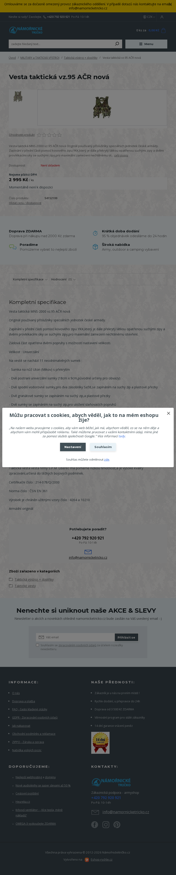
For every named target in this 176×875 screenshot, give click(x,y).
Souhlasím (103, 447)
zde (106, 459)
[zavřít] (168, 412)
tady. (122, 436)
